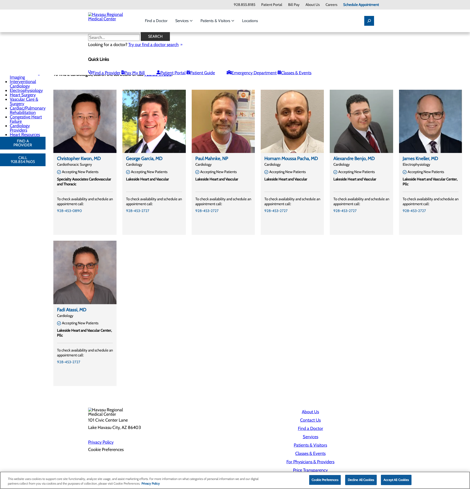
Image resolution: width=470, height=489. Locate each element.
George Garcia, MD (144, 158)
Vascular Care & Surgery (24, 101)
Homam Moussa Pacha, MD (291, 158)
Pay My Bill (134, 72)
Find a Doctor (156, 20)
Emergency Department (254, 72)
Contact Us (310, 420)
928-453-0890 (69, 211)
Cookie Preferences (325, 480)
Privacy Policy (101, 442)
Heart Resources (25, 134)
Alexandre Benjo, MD (354, 158)
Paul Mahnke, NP (211, 158)
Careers (331, 5)
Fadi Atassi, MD (71, 310)
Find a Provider (106, 72)
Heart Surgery (23, 95)
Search (155, 36)
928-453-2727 (137, 211)
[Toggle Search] (369, 21)
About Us (313, 5)
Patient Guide (202, 72)
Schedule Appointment (361, 5)
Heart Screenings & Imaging (27, 75)
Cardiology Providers (20, 128)
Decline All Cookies (361, 480)
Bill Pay (294, 5)
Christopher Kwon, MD (79, 158)
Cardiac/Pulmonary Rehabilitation (28, 110)
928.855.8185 (244, 5)
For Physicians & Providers (310, 462)
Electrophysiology (26, 90)
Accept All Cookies (396, 480)
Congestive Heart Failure (26, 119)
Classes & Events (296, 72)
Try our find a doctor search (153, 44)
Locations (250, 20)
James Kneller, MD (420, 158)
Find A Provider (22, 143)
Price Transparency (310, 470)
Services (182, 20)
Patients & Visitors (215, 20)
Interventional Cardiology (23, 84)
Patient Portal (271, 5)
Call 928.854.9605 (23, 159)
